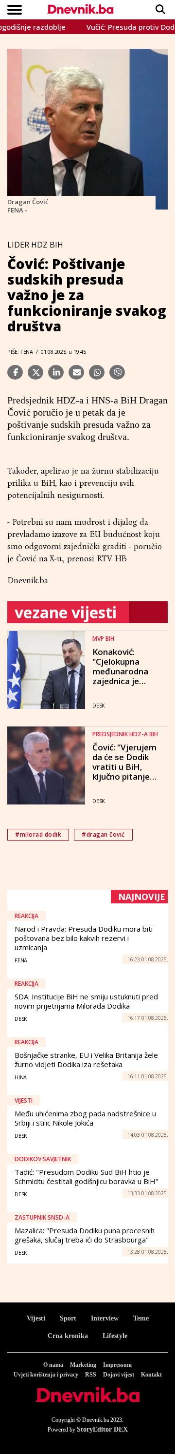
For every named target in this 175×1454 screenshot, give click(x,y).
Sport (68, 1318)
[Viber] (117, 372)
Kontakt (151, 1374)
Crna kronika (68, 1335)
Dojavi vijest (118, 1374)
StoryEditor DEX (102, 1429)
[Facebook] (15, 372)
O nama (53, 1364)
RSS (90, 1374)
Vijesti (36, 1318)
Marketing (83, 1364)
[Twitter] (35, 372)
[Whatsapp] (97, 372)
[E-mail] (76, 372)
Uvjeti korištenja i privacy (46, 1374)
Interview (105, 1318)
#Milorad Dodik (38, 834)
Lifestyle (115, 1335)
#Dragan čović (103, 834)
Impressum (117, 1364)
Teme (141, 1318)
